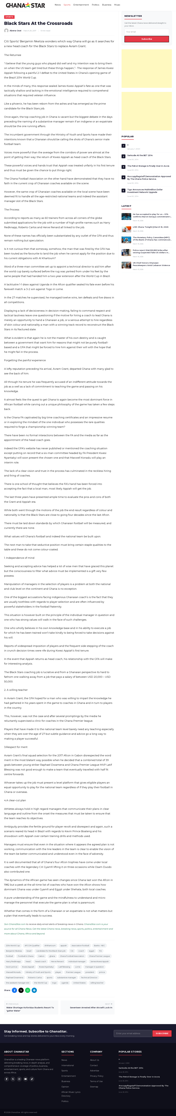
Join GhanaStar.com (15, 924)
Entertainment (81, 4)
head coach (40, 961)
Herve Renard (57, 961)
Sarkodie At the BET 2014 (140, 155)
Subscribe (146, 39)
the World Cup (40, 983)
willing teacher (97, 983)
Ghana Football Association (72, 956)
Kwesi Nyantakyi (46, 967)
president (90, 972)
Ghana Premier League (99, 956)
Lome (77, 967)
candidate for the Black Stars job (51, 951)
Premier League (73, 972)
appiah (64, 945)
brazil (29, 951)
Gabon (41, 956)
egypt (91, 951)
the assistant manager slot (17, 983)
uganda (64, 983)
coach (81, 951)
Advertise (94, 1070)
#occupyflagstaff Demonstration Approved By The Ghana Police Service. (149, 177)
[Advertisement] (147, 68)
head (28, 961)
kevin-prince (11, 967)
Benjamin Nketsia (14, 951)
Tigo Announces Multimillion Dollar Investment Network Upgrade (145, 190)
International (67, 1065)
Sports (67, 4)
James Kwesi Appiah (99, 961)
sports (49, 977)
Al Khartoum (50, 945)
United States (79, 983)
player (58, 972)
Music (117, 4)
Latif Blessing (64, 967)
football (9, 956)
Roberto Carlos (35, 977)
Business (106, 4)
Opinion (65, 1086)
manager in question (94, 967)
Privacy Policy (96, 1076)
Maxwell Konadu (13, 972)
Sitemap (94, 1086)
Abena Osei (15, 30)
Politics (95, 4)
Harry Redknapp (13, 961)
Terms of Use (96, 1081)
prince (102, 972)
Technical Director (89, 977)
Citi (72, 951)
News (58, 4)
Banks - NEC (99, 945)
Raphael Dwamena (14, 977)
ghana (52, 956)
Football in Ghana (25, 956)
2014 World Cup (13, 945)
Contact (94, 1065)
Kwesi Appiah (28, 967)
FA (100, 951)
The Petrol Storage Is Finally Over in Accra (148, 166)
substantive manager (66, 977)
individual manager (77, 961)
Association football (80, 945)
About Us (94, 1060)
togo (54, 983)
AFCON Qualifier (32, 945)
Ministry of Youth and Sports (38, 972)
